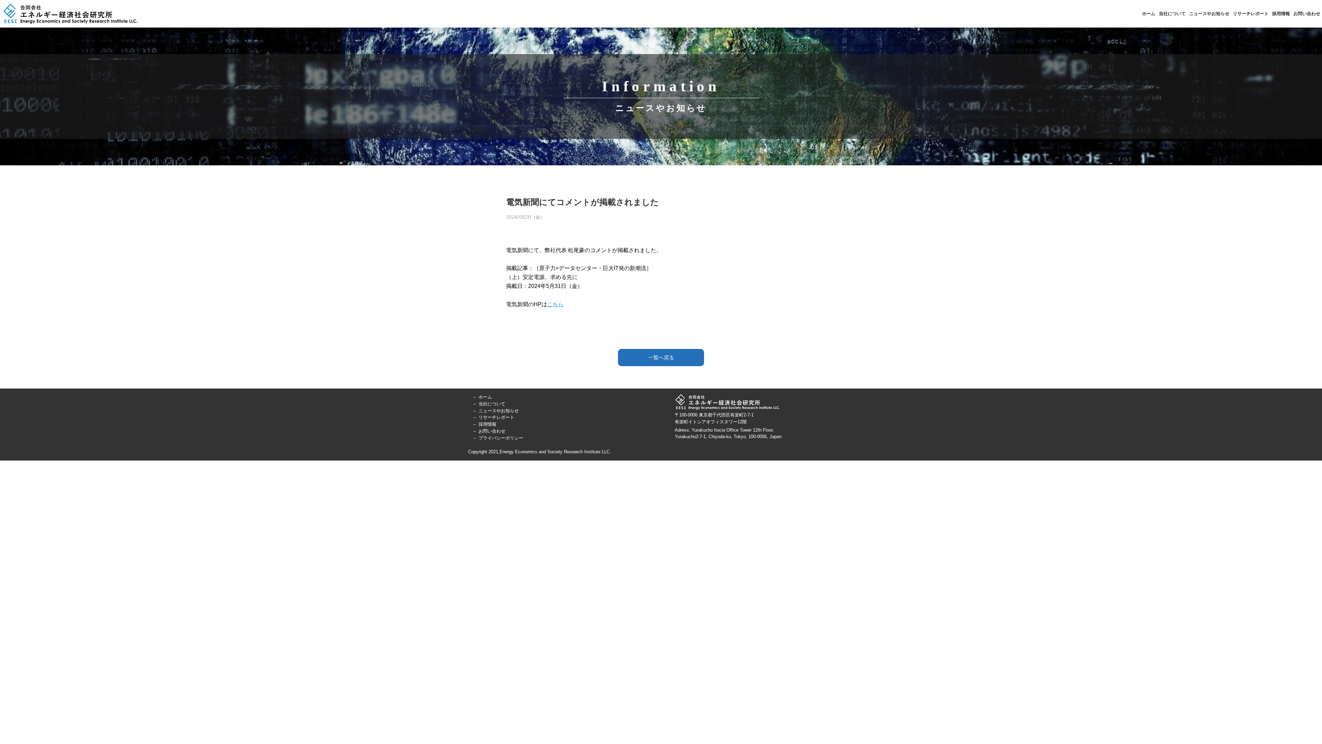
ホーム (1148, 13)
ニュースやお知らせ (1209, 13)
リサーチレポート (1251, 13)
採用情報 (1281, 13)
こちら (555, 304)
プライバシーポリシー (501, 438)
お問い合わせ (1306, 13)
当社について (1172, 13)
